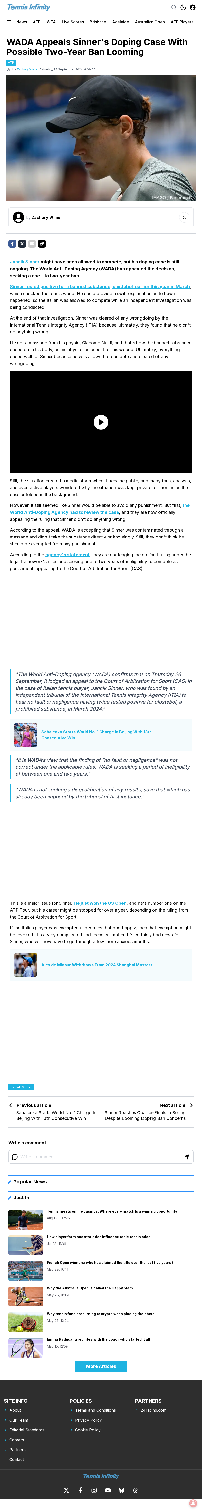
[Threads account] (135, 1490)
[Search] (174, 7)
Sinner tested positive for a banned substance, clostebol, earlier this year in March (100, 286)
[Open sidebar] (9, 22)
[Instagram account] (94, 1490)
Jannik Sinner (25, 261)
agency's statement (67, 554)
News (21, 21)
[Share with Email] (32, 244)
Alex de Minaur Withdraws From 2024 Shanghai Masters (96, 964)
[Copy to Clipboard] (42, 244)
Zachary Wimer (28, 69)
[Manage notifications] (193, 1503)
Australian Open (150, 21)
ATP (37, 21)
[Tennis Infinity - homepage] (28, 7)
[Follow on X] (184, 217)
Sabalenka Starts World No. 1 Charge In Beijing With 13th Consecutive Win (96, 734)
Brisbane (98, 21)
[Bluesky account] (122, 1490)
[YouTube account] (108, 1490)
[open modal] (193, 7)
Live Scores (73, 21)
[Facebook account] (80, 1490)
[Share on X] (22, 244)
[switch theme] (183, 7)
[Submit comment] (187, 1157)
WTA (51, 21)
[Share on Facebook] (12, 244)
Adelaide (120, 21)
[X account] (66, 1490)
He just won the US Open (100, 903)
